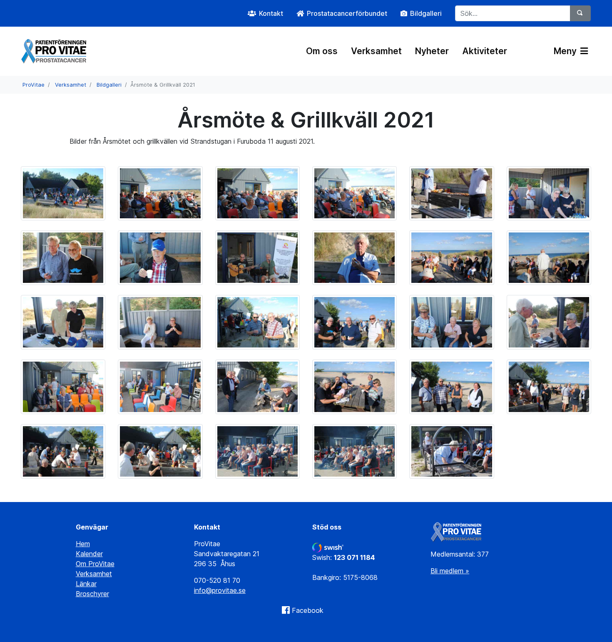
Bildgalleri (109, 85)
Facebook (307, 610)
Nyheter (432, 51)
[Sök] (580, 13)
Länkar (86, 584)
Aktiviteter (484, 51)
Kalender (89, 554)
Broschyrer (92, 594)
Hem (83, 544)
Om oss (322, 51)
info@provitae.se (220, 590)
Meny (566, 51)
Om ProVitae (95, 564)
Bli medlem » (449, 571)
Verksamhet (376, 51)
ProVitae (33, 85)
